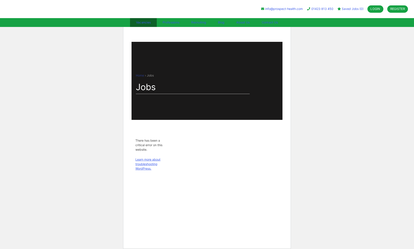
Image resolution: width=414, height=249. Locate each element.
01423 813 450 (321, 9)
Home (140, 75)
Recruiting (198, 22)
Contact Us (270, 22)
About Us (243, 22)
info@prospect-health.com (284, 9)
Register (397, 9)
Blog (221, 22)
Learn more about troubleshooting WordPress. (147, 164)
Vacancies (143, 22)
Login (375, 9)
